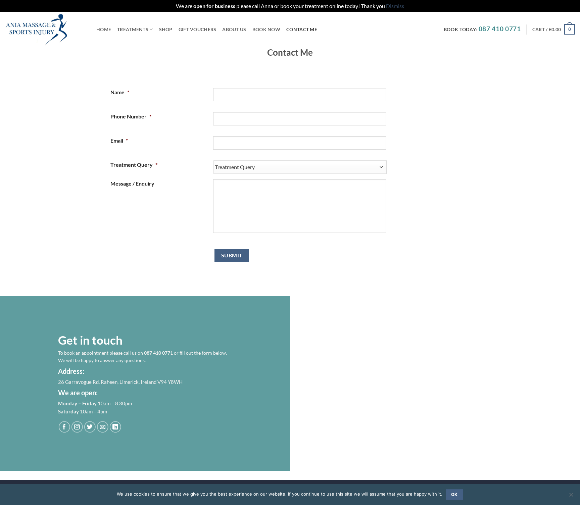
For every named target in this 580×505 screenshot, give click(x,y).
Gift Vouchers (197, 29)
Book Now (266, 29)
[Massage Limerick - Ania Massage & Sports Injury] (45, 29)
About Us (234, 29)
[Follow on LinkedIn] (115, 427)
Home (103, 29)
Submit (232, 255)
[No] (571, 496)
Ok (454, 494)
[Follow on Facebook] (64, 427)
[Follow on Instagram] (77, 427)
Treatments (132, 29)
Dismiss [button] (395, 6)
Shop (166, 29)
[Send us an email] (102, 427)
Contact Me (301, 29)
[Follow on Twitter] (90, 427)
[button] (553, 29)
